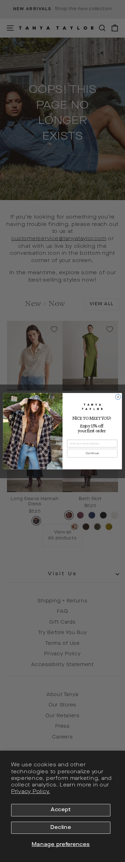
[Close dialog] (117, 396)
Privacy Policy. (30, 791)
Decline (60, 827)
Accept (61, 810)
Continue (92, 453)
